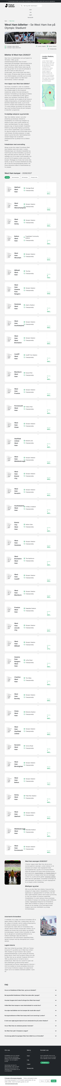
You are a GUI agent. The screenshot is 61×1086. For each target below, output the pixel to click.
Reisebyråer (30, 17)
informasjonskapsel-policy (11, 1083)
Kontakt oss (45, 1062)
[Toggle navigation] (55, 5)
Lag (30, 12)
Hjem (30, 9)
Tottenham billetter (50, 876)
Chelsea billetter (50, 873)
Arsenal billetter (39, 873)
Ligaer (30, 14)
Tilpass (42, 1081)
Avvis (48, 1081)
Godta (53, 1081)
